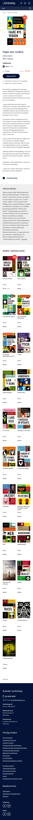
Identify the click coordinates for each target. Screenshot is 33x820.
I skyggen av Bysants (23, 430)
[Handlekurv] (25, 3)
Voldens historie (22, 620)
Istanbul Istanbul (8, 468)
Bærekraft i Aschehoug (10, 753)
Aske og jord (21, 278)
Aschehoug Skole (8, 766)
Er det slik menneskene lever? (9, 355)
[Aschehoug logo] (9, 3)
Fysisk (19, 354)
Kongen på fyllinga (23, 468)
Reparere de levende (6, 583)
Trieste (5, 620)
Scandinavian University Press (12, 779)
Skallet (19, 582)
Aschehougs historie (9, 740)
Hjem (4, 12)
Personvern (6, 756)
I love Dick (6, 430)
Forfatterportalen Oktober (11, 750)
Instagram (9, 806)
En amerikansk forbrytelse (22, 317)
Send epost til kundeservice (11, 794)
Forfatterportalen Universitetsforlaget (15, 748)
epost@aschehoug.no (18, 700)
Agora (5, 776)
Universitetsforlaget (9, 768)
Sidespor (10, 59)
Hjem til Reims (7, 392)
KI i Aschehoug (7, 758)
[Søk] (30, 8)
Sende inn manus (8, 743)
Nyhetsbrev (6, 791)
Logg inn (21, 3)
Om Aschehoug (8, 738)
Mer (4, 544)
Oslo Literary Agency (9, 771)
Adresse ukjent (7, 278)
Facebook (4, 806)
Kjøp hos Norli (11, 76)
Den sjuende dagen (9, 316)
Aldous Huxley (7, 56)
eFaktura (5, 796)
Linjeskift (6, 506)
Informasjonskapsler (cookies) (12, 761)
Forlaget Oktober (8, 773)
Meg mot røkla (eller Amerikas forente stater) (23, 508)
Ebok (9, 66)
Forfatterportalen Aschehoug (12, 745)
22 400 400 (10, 696)
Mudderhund (21, 544)
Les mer (24, 239)
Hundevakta (21, 392)
